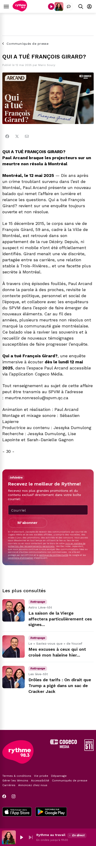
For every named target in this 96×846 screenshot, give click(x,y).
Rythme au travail (50, 835)
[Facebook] (7, 136)
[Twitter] (17, 136)
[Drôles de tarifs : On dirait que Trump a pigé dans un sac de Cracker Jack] (13, 677)
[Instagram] (13, 796)
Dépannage (59, 775)
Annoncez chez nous (32, 785)
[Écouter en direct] (51, 6)
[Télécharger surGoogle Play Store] (51, 812)
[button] (21, 837)
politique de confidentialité (53, 555)
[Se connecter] (89, 6)
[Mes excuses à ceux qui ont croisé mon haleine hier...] (13, 646)
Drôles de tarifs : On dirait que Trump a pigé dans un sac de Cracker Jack (59, 685)
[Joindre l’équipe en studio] (68, 6)
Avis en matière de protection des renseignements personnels (46, 544)
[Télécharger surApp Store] (17, 812)
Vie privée (41, 775)
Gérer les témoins (15, 780)
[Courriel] (27, 136)
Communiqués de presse (69, 780)
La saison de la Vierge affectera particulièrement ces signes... (60, 619)
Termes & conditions (16, 775)
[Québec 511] (89, 749)
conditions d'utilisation (20, 558)
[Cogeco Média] (63, 747)
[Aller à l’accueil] (20, 10)
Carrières (8, 785)
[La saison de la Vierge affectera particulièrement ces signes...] (13, 610)
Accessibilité (40, 780)
